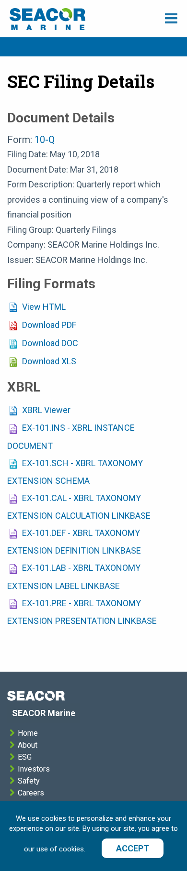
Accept (132, 848)
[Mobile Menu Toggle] (171, 18)
